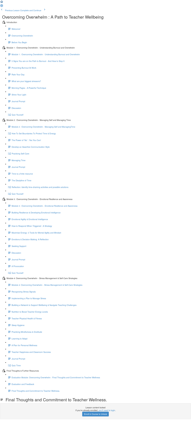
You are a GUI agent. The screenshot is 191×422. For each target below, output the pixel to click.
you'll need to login (107, 410)
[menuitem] (1, 6)
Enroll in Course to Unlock (95, 414)
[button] (1, 2)
